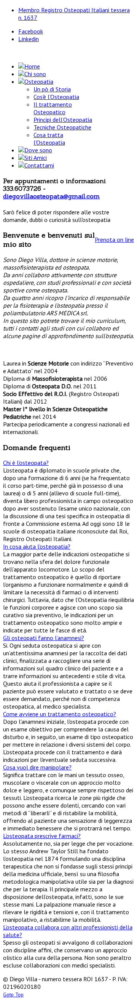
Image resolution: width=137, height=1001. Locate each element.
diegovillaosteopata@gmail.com (51, 196)
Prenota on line (114, 239)
